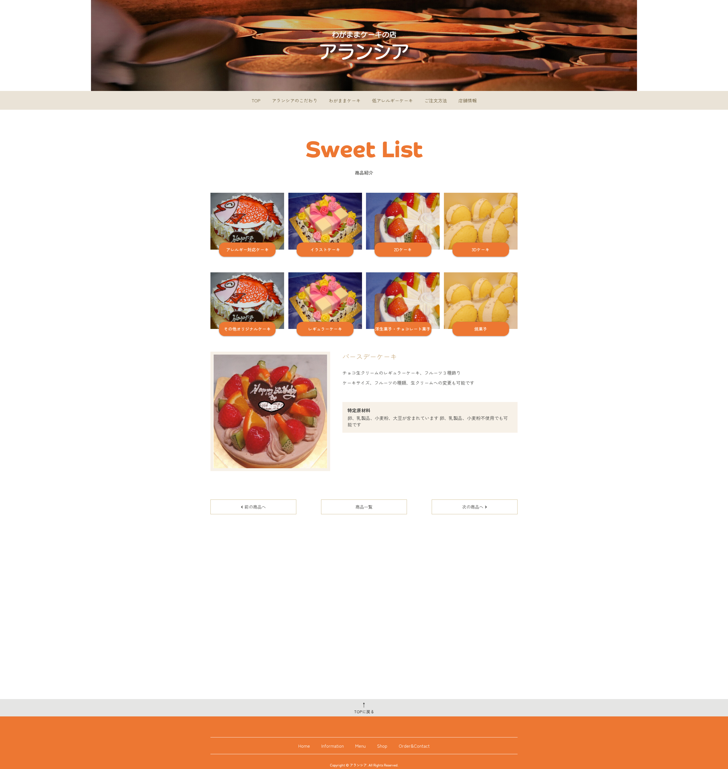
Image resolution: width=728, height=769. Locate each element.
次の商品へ (472, 507)
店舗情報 (467, 100)
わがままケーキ (345, 100)
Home (304, 745)
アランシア (358, 764)
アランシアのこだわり (294, 100)
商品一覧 (364, 507)
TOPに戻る (364, 707)
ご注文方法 (435, 100)
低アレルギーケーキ (392, 100)
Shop (382, 745)
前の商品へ (255, 507)
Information (332, 745)
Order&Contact (414, 745)
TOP (256, 100)
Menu (360, 745)
